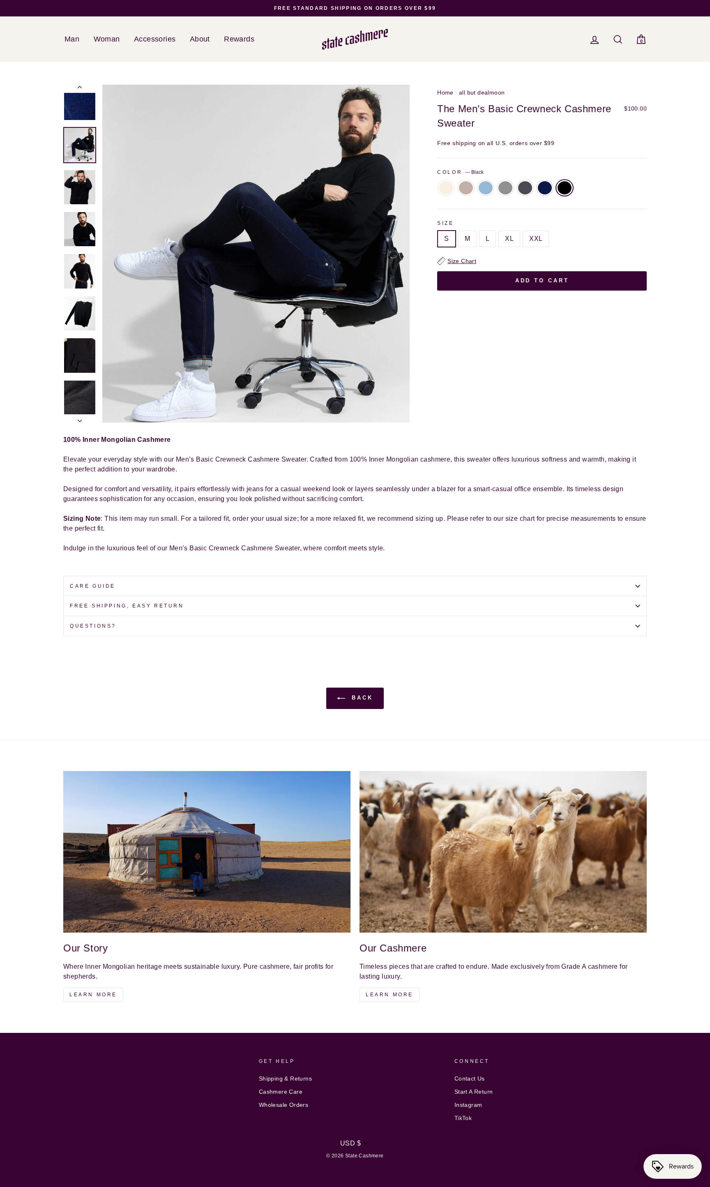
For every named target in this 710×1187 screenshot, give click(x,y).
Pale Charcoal (505, 188)
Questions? (93, 626)
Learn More (93, 995)
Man (72, 39)
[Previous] (79, 89)
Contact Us (469, 1079)
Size (445, 223)
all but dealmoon (482, 93)
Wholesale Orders (283, 1105)
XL (509, 238)
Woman (107, 39)
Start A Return (473, 1092)
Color (460, 172)
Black (564, 188)
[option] (355, 8)
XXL (535, 238)
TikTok (463, 1118)
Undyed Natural (466, 188)
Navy (545, 188)
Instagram (468, 1105)
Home (445, 93)
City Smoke (525, 188)
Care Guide (92, 586)
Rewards (239, 39)
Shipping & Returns (285, 1079)
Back (360, 698)
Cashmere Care (280, 1092)
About (200, 39)
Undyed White (446, 188)
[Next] (79, 418)
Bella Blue (485, 188)
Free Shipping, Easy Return (127, 606)
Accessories (154, 39)
